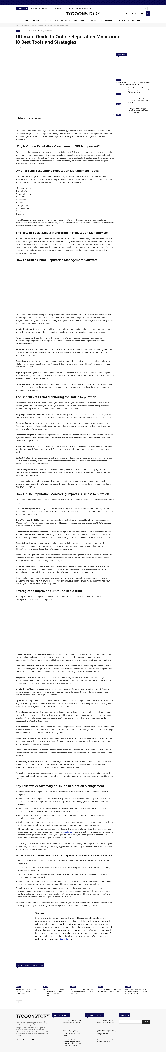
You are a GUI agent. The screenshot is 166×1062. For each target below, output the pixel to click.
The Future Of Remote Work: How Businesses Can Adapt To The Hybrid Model (107, 1032)
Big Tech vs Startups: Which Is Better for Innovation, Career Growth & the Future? (136, 991)
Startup (18, 986)
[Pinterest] (135, 13)
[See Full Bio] (71, 939)
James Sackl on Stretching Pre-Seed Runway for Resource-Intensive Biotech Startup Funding (54, 992)
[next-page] (20, 1001)
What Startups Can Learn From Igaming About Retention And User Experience (82, 991)
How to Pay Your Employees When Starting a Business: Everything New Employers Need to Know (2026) (72, 1042)
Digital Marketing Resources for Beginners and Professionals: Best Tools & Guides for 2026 (60, 8)
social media (68, 832)
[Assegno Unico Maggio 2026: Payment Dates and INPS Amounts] (121, 112)
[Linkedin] (132, 13)
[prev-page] (17, 1001)
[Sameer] (18, 48)
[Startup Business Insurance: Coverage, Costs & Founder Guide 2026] (28, 977)
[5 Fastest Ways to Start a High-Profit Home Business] (90, 1024)
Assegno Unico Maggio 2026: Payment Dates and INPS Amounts (138, 111)
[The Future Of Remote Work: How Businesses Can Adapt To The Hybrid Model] (90, 1033)
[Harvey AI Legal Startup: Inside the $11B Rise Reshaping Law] (110, 977)
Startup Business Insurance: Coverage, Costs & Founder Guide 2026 (26, 991)
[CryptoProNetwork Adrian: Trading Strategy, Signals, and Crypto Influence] (133, 68)
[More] (152, 47)
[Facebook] (126, 13)
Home (17, 25)
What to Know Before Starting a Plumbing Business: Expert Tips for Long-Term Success (73, 1032)
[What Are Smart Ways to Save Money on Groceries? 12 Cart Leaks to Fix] (121, 91)
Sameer (24, 48)
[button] (148, 13)
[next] (148, 8)
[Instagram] (129, 13)
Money (119, 80)
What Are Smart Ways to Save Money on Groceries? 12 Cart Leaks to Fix (138, 90)
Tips (22, 25)
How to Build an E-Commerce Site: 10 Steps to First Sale (72, 1021)
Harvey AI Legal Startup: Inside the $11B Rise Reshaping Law (109, 990)
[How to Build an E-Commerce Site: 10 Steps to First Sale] (56, 1024)
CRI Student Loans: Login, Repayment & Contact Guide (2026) (139, 100)
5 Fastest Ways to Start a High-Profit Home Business (105, 1021)
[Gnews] (142, 13)
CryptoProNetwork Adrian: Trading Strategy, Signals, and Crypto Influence (133, 83)
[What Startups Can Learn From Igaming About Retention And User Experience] (83, 977)
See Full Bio (65, 939)
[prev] (145, 8)
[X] (139, 13)
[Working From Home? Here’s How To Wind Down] (90, 1043)
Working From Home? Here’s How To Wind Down (106, 1041)
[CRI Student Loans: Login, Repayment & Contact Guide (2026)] (121, 102)
